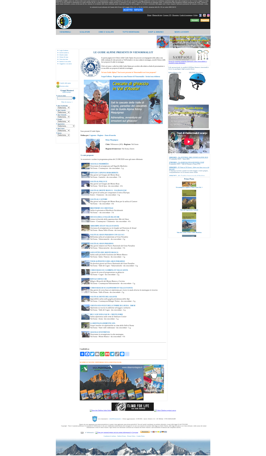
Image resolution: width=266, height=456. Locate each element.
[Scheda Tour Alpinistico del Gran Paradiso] (85, 266)
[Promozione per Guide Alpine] (184, 47)
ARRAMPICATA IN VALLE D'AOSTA (104, 226)
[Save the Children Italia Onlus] (100, 410)
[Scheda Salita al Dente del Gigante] (85, 301)
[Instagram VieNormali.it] (208, 15)
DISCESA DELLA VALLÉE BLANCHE (104, 217)
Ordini (195, 15)
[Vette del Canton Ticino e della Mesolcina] (189, 214)
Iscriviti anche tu (64, 52)
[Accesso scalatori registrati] (194, 21)
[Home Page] (64, 28)
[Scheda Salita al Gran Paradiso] (85, 248)
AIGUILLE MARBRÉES (99, 164)
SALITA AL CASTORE (98, 199)
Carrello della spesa (65, 83)
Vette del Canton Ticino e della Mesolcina (189, 216)
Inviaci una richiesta (153, 76)
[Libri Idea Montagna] (112, 400)
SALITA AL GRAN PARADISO (101, 244)
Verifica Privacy (121, 436)
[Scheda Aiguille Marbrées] (85, 169)
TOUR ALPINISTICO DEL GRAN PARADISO (107, 261)
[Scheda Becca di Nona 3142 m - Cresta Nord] (85, 319)
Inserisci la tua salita (65, 61)
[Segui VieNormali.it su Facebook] (200, 15)
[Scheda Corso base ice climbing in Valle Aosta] (85, 275)
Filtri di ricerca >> (67, 102)
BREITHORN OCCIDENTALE (101, 208)
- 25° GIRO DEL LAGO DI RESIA (184, 169)
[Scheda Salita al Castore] (85, 204)
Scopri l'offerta (106, 76)
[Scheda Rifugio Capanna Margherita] (85, 177)
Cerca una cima (63, 59)
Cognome (92, 135)
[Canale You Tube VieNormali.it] (204, 15)
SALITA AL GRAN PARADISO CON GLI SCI (107, 235)
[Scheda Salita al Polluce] (85, 186)
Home (149, 15)
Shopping (175, 15)
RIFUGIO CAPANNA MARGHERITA (104, 173)
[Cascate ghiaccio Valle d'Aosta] (123, 123)
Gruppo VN (167, 15)
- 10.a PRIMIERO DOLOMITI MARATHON (187, 174)
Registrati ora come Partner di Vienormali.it (128, 76)
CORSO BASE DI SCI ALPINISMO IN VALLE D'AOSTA (111, 288)
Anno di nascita (110, 135)
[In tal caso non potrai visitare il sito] (138, 11)
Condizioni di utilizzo (110, 436)
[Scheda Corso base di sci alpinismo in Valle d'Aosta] (85, 293)
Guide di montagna (186, 15)
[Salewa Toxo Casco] (197, 89)
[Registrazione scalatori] (204, 21)
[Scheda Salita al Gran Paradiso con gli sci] (85, 239)
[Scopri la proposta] (188, 128)
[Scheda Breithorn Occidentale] (85, 213)
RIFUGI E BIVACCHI (98, 279)
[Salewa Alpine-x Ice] (176, 100)
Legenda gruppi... (67, 92)
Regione (100, 135)
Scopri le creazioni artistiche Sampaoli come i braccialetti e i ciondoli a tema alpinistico (188, 62)
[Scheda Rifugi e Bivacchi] (85, 284)
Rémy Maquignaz (112, 140)
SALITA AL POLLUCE (98, 182)
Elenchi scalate (63, 55)
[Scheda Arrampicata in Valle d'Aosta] (85, 231)
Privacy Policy (131, 436)
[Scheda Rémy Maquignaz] (93, 152)
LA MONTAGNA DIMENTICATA (102, 323)
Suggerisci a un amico (65, 63)
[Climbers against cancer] (165, 410)
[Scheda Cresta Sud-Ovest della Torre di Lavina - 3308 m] (85, 310)
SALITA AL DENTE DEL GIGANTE (103, 297)
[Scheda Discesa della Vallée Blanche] (85, 222)
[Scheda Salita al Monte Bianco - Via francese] (85, 195)
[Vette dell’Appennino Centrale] (189, 192)
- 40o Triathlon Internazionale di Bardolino (187, 164)
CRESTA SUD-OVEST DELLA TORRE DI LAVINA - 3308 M (112, 306)
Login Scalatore (63, 50)
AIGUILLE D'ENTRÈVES (100, 332)
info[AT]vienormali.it (115, 419)
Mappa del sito (157, 15)
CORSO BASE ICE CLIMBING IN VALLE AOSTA (109, 270)
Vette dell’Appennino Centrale (189, 193)
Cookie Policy (141, 436)
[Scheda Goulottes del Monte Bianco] (85, 257)
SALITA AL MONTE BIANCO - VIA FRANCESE (108, 190)
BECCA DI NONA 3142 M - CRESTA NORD (106, 314)
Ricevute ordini (64, 86)
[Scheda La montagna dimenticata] (85, 328)
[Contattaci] (82, 432)
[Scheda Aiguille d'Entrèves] (85, 337)
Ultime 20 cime (63, 57)
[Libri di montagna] (154, 393)
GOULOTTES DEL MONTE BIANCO (104, 252)
